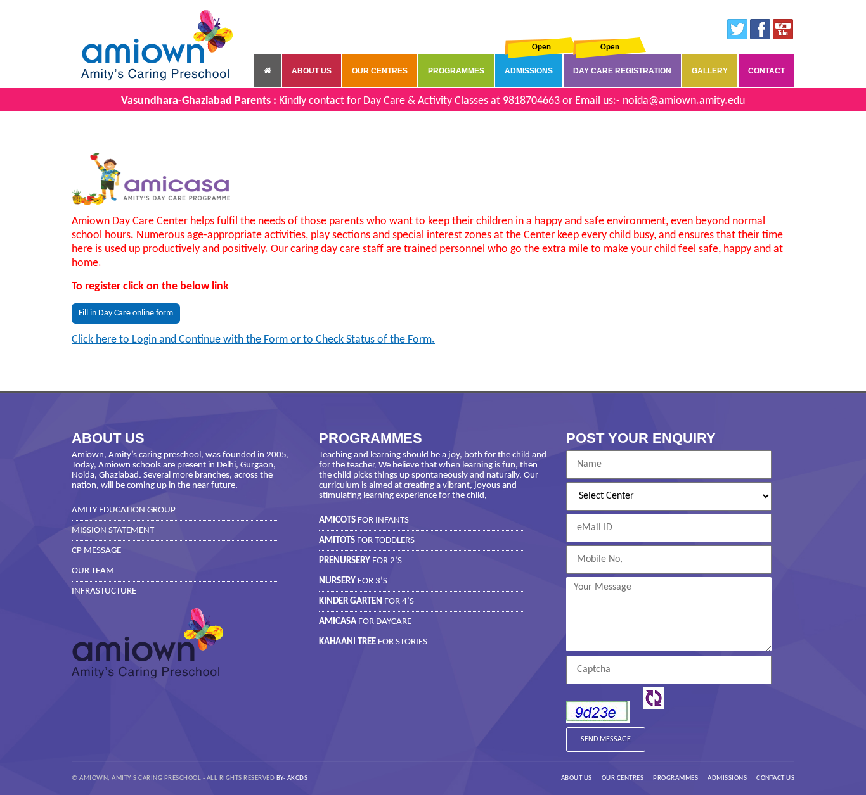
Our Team (93, 571)
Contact (766, 71)
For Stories (373, 642)
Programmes (456, 71)
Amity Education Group (124, 510)
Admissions (529, 71)
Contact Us (775, 778)
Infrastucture (104, 591)
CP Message (96, 551)
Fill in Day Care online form (126, 313)
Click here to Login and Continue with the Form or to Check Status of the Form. (253, 340)
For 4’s (366, 601)
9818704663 (531, 101)
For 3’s (353, 581)
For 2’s (360, 561)
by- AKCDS (292, 778)
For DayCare (365, 621)
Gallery (710, 71)
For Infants (364, 520)
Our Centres (380, 71)
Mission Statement (113, 530)
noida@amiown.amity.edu (684, 101)
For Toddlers (367, 540)
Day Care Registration (622, 71)
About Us (312, 71)
